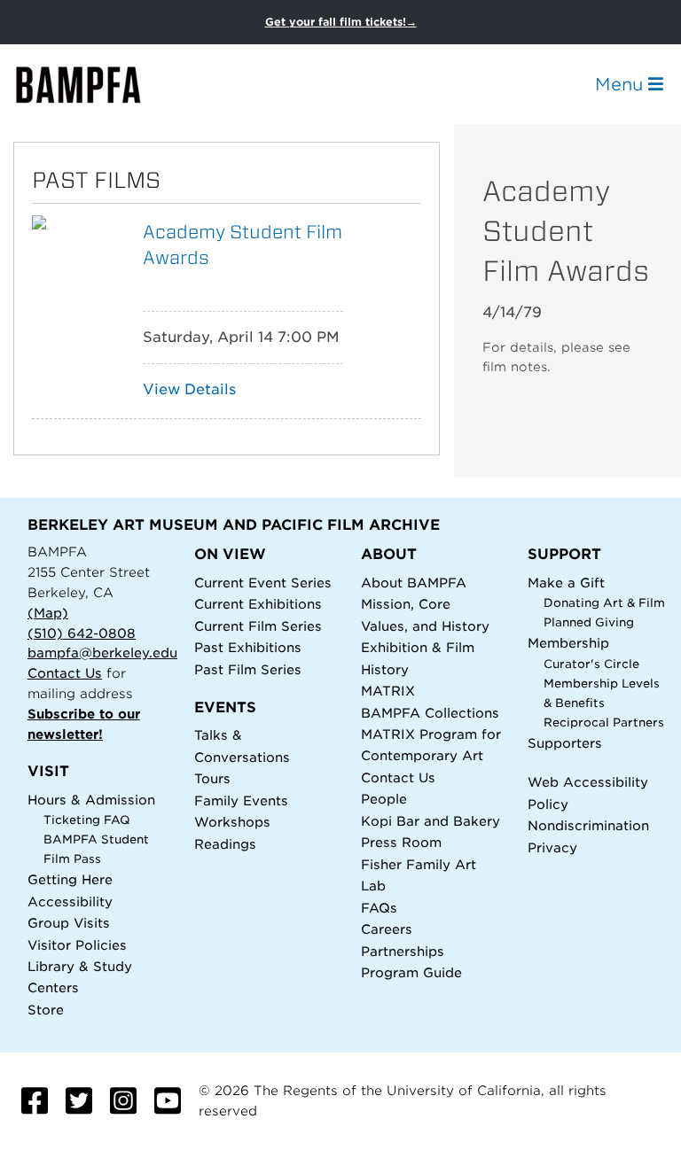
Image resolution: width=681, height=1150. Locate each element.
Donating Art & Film (604, 603)
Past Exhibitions (247, 647)
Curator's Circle (591, 664)
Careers (386, 928)
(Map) (47, 612)
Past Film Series (247, 669)
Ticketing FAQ (86, 820)
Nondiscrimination (588, 825)
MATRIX (388, 690)
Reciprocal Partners (604, 722)
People (384, 798)
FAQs (379, 907)
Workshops (232, 821)
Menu (621, 84)
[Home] (94, 85)
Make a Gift (566, 582)
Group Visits (68, 922)
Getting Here (70, 879)
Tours (212, 778)
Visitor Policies (77, 944)
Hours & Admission (91, 799)
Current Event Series (263, 582)
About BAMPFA (413, 582)
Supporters (565, 742)
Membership (568, 642)
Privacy (552, 847)
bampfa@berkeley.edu (102, 652)
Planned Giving (589, 622)
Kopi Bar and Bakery (430, 820)
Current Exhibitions (258, 603)
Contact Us (64, 672)
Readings (225, 843)
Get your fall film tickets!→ (341, 21)
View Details (189, 389)
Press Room (401, 842)
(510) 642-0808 (81, 633)
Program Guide (411, 972)
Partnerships (402, 951)
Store (45, 1009)
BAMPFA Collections (430, 712)
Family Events (241, 800)
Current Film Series (258, 625)
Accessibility (70, 901)
